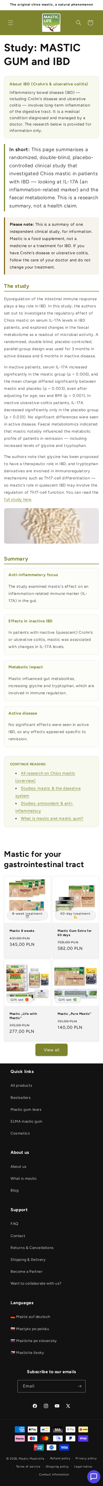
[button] (10, 23)
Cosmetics (20, 1133)
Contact (18, 1236)
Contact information (54, 1474)
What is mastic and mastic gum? (52, 818)
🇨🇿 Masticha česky (27, 1352)
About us (19, 1166)
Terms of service (28, 1466)
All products (21, 1085)
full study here (17, 499)
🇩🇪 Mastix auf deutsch (30, 1316)
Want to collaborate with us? (36, 1283)
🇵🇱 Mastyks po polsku (30, 1329)
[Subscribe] (79, 1386)
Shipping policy (57, 1466)
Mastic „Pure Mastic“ (74, 1014)
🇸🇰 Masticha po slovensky (34, 1341)
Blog (14, 1190)
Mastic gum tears (26, 1109)
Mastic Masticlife (31, 1458)
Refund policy (60, 1458)
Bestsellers (21, 1097)
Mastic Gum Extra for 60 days (75, 933)
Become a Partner (27, 1271)
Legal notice (83, 1466)
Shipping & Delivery (28, 1259)
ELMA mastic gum (27, 1121)
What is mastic (24, 1178)
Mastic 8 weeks (22, 931)
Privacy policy (86, 1458)
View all (51, 1050)
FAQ (14, 1223)
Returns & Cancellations (32, 1248)
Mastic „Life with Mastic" (23, 1016)
